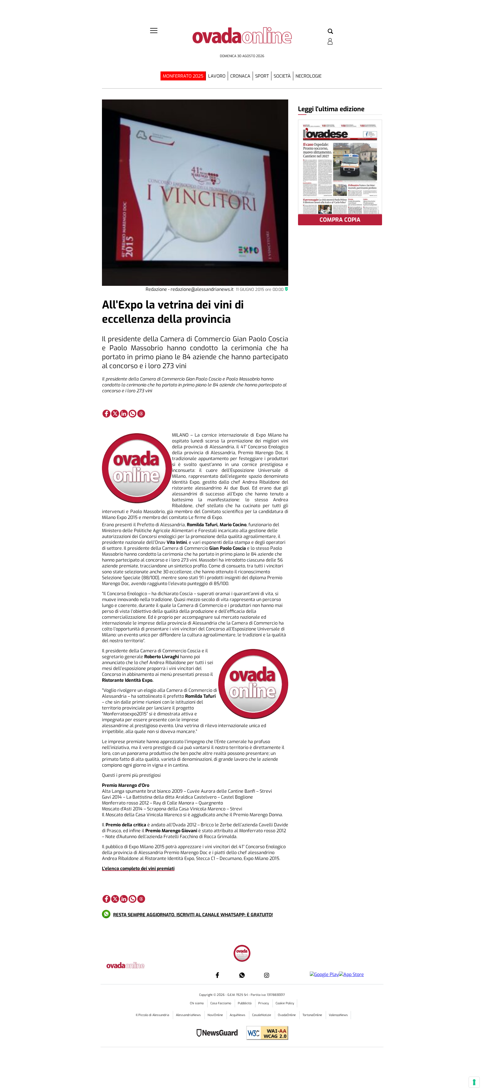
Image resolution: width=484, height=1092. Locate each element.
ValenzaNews (338, 1015)
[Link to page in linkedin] (124, 414)
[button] (330, 31)
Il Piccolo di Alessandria (153, 1015)
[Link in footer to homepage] (242, 954)
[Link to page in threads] (141, 414)
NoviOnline (216, 1015)
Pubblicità (245, 1003)
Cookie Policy (285, 1003)
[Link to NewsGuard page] (219, 1033)
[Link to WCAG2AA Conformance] (265, 1033)
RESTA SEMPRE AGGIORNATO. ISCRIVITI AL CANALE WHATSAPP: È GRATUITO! (193, 915)
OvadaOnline (287, 1015)
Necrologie (308, 76)
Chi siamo (197, 1003)
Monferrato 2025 (183, 76)
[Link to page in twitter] (115, 414)
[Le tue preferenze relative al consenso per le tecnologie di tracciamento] (474, 1082)
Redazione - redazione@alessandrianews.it (190, 289)
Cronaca (240, 76)
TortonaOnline (312, 1015)
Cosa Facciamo (221, 1003)
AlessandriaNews (189, 1015)
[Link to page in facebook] (106, 414)
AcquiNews (238, 1015)
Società (282, 76)
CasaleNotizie (262, 1015)
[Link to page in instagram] (266, 975)
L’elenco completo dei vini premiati (138, 868)
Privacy (264, 1003)
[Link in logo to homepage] (242, 39)
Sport (262, 76)
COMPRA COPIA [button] (340, 220)
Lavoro (216, 76)
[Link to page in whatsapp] (132, 414)
